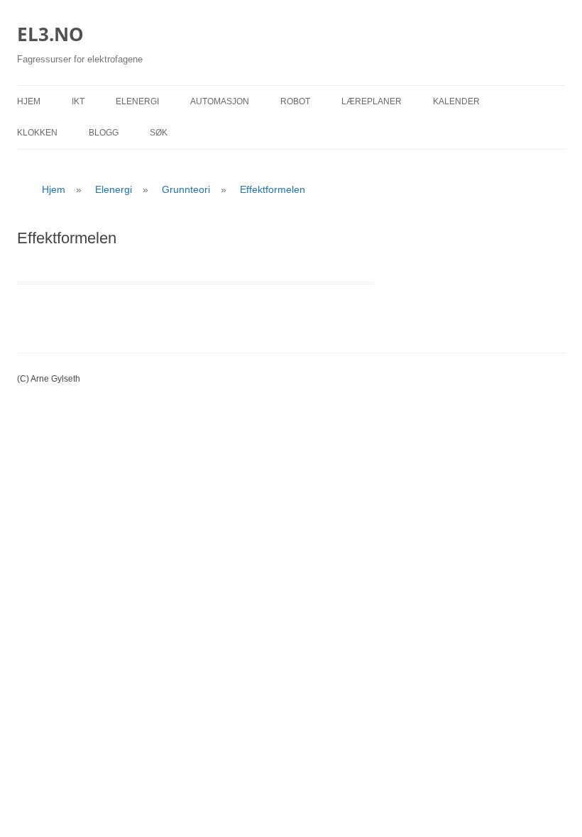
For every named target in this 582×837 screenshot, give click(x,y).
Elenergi (137, 101)
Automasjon (219, 101)
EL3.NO (50, 34)
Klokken (37, 133)
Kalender (456, 101)
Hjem (28, 101)
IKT (78, 101)
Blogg (104, 133)
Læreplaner (371, 101)
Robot (295, 101)
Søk (159, 133)
